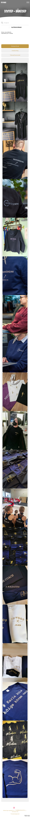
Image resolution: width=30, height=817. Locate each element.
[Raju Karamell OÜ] (3, 3)
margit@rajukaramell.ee (20, 810)
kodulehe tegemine (26, 815)
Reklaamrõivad (15, 46)
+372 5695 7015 (15, 811)
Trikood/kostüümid (15, 55)
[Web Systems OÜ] (29, 815)
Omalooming (15, 50)
